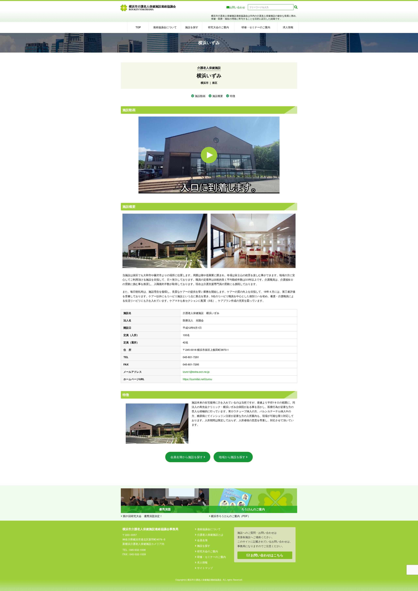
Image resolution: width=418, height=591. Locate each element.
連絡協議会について (165, 27)
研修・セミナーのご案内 (255, 27)
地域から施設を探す (232, 457)
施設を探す (191, 27)
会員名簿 (202, 540)
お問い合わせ (237, 7)
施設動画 (200, 96)
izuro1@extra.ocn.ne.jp (196, 372)
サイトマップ (205, 568)
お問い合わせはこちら (266, 555)
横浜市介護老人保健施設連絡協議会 (152, 8)
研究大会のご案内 (218, 27)
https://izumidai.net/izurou (197, 379)
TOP (138, 27)
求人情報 (288, 27)
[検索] (296, 7)
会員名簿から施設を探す (186, 457)
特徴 (232, 96)
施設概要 (217, 96)
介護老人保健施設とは (210, 534)
